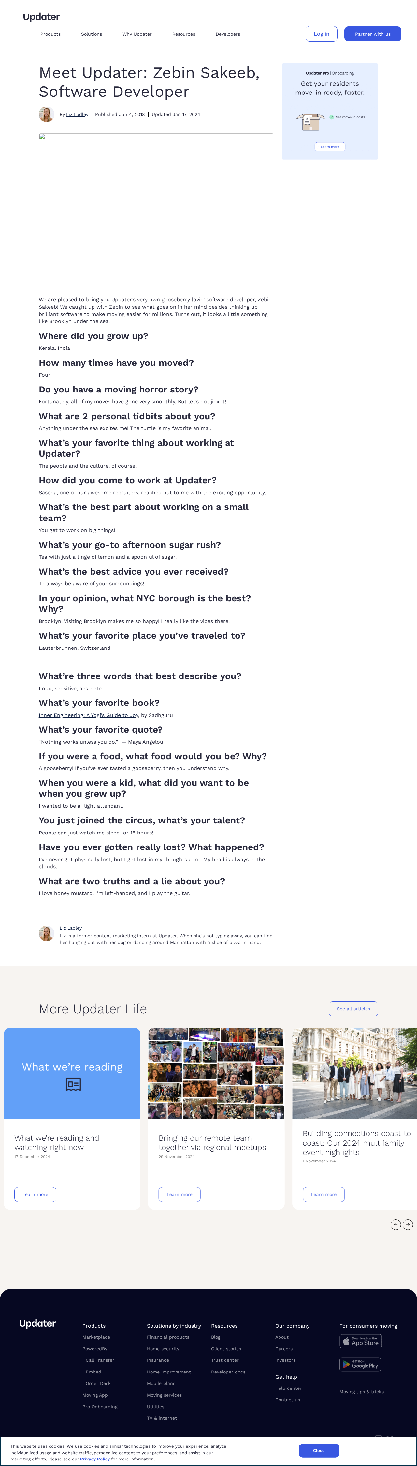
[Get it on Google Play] (368, 1365)
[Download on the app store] (368, 1343)
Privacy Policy (95, 1459)
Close (319, 1450)
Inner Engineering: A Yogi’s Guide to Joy (88, 715)
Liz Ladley (77, 114)
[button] (55, 34)
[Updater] (41, 17)
